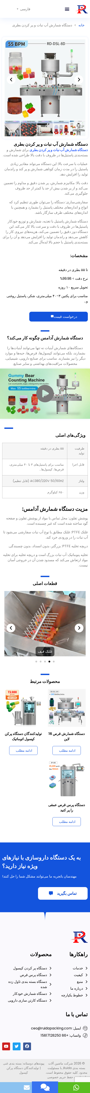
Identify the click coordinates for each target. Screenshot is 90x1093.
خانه (81, 25)
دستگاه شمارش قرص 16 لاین (66, 661)
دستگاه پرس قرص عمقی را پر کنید (66, 732)
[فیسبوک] (27, 971)
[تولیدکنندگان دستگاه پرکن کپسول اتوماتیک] (23, 632)
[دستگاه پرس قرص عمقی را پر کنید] (67, 703)
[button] (67, 9)
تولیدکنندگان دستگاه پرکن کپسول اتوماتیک (23, 661)
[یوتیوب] (6, 971)
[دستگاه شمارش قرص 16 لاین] (67, 632)
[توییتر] (17, 971)
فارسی (25, 9)
